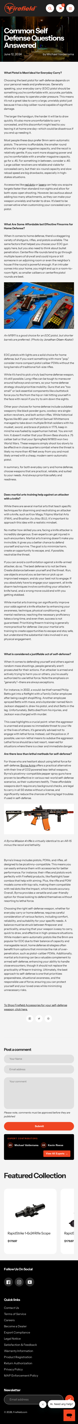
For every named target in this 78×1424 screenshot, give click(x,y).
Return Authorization (18, 1363)
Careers (9, 1320)
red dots (29, 184)
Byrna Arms (27, 765)
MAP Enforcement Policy (21, 1375)
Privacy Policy (13, 1369)
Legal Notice (12, 1338)
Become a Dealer (15, 1326)
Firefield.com (20, 1412)
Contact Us (11, 1308)
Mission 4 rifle (23, 841)
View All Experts (57, 1153)
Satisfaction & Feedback (20, 1345)
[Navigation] (70, 8)
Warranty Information (18, 1351)
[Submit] (69, 1399)
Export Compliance (17, 1332)
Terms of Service (15, 1314)
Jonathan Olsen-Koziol (58, 339)
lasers (42, 184)
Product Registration (18, 1357)
